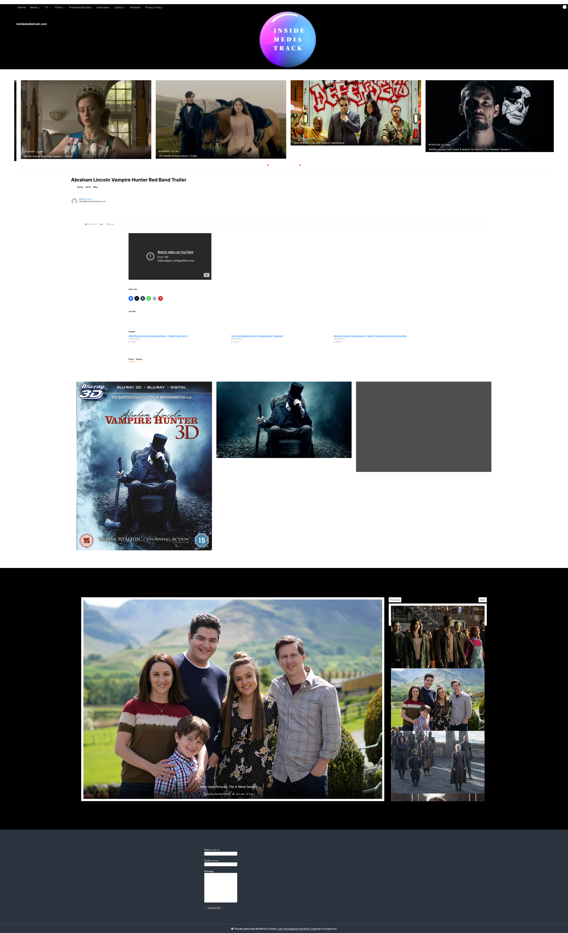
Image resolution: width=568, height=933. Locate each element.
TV (46, 7)
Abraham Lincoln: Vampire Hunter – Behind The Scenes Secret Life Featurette (370, 336)
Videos (139, 359)
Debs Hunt (87, 199)
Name (211, 849)
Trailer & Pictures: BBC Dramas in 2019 (446, 158)
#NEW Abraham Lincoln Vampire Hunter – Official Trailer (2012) (158, 336)
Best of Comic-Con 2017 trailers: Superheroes (45, 142)
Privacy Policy (153, 7)
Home (22, 7)
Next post (479, 558)
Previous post (91, 558)
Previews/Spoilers (80, 7)
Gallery (118, 7)
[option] (81, 113)
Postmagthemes (329, 928)
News (34, 7)
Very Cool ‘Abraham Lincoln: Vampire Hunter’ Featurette (257, 336)
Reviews (135, 7)
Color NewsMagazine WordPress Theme (297, 928)
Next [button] (482, 599)
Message (209, 871)
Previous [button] (395, 599)
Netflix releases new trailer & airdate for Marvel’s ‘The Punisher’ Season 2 (195, 149)
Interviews (103, 7)
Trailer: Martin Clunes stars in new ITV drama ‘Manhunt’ (320, 144)
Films (58, 7)
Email (211, 860)
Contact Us (214, 907)
